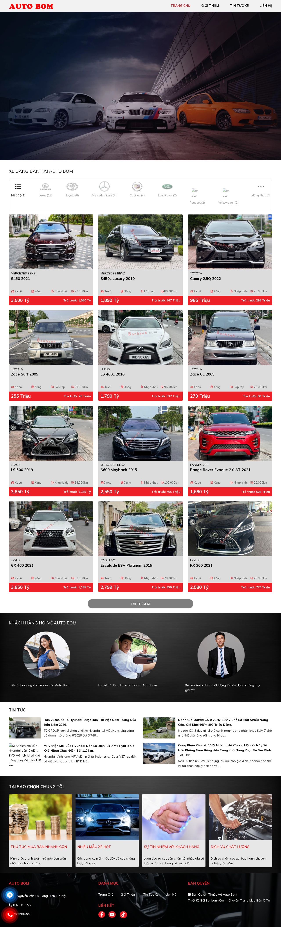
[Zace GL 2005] (230, 337)
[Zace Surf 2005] (51, 337)
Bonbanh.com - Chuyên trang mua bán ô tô (238, 900)
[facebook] (103, 914)
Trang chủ (105, 894)
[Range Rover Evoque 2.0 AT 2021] (230, 433)
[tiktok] (122, 914)
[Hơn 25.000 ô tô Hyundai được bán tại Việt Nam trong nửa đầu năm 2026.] (25, 727)
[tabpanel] (49, 664)
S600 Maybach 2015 (119, 469)
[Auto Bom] (34, 5)
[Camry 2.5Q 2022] (230, 241)
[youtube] (112, 914)
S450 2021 (20, 278)
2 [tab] (142, 153)
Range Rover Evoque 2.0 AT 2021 (220, 469)
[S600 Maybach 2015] (140, 433)
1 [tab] (138, 153)
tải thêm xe (141, 604)
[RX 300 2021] (230, 528)
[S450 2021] (51, 241)
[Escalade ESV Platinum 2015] (140, 528)
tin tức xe (239, 6)
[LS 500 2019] (51, 433)
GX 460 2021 (22, 565)
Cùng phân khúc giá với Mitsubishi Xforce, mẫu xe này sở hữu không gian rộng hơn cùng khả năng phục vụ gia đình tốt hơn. (224, 750)
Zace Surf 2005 (24, 374)
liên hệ (266, 6)
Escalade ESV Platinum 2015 (126, 565)
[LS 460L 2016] (140, 337)
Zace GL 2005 (202, 374)
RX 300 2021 (201, 565)
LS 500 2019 (22, 469)
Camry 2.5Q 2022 (205, 278)
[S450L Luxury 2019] (140, 241)
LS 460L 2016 (112, 374)
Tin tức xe (151, 894)
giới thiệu (210, 6)
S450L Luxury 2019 (118, 278)
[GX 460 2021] (51, 528)
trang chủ (180, 6)
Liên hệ (171, 894)
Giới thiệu (128, 894)
